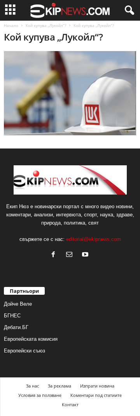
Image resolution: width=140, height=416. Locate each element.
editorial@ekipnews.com (93, 239)
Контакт (70, 404)
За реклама (59, 386)
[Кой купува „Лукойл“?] (70, 93)
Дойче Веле (18, 304)
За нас (32, 386)
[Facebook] (55, 255)
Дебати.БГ (16, 327)
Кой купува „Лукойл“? (46, 25)
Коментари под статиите (96, 395)
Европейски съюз (24, 351)
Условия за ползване (39, 395)
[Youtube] (86, 255)
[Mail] (71, 255)
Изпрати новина (97, 386)
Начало (11, 25)
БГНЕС (12, 316)
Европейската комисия (31, 339)
